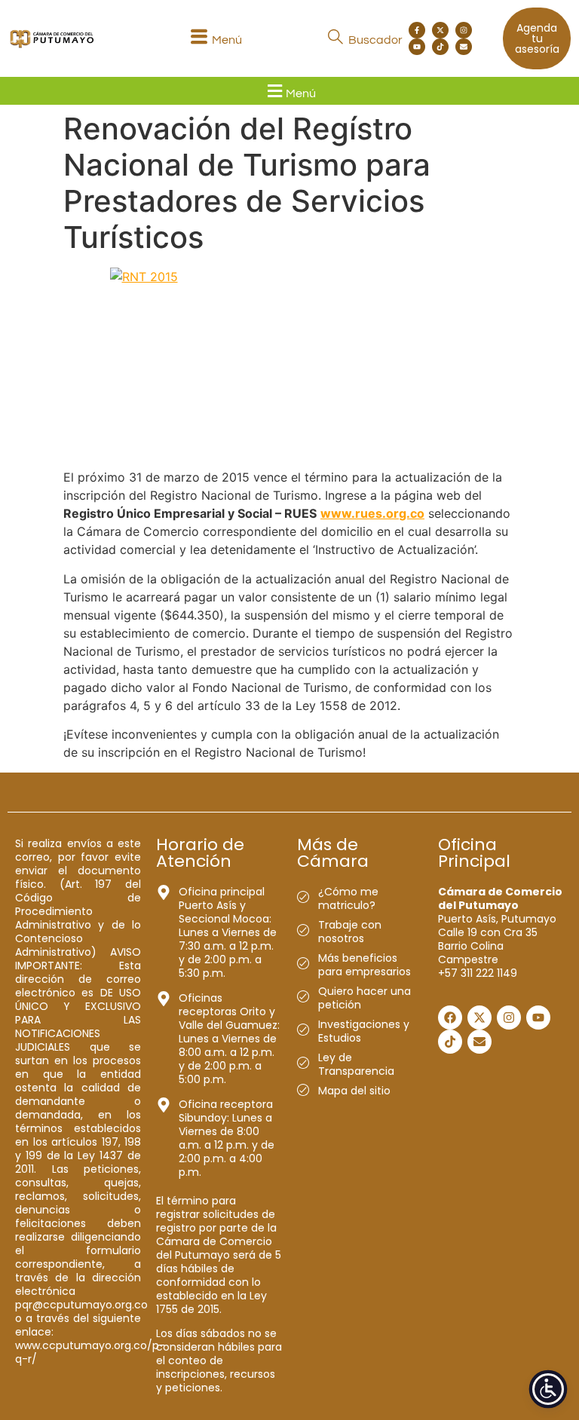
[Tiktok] (440, 46)
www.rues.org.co (372, 513)
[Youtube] (417, 46)
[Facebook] (450, 1017)
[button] (214, 39)
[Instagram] (463, 30)
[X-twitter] (440, 30)
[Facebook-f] (417, 30)
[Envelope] (463, 46)
